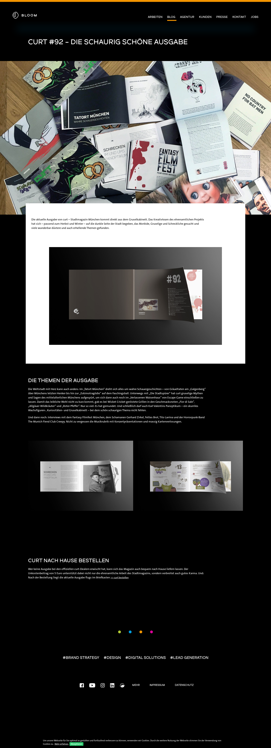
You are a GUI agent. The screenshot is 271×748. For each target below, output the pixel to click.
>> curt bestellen (120, 577)
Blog (171, 17)
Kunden (205, 17)
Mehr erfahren (61, 744)
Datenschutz (184, 685)
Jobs (254, 17)
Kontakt (239, 17)
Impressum (157, 685)
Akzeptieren (76, 744)
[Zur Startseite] (25, 14)
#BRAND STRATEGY (81, 658)
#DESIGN (112, 658)
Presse (222, 17)
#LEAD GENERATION (189, 658)
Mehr (136, 685)
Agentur (187, 17)
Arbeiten (155, 17)
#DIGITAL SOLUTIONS (145, 658)
